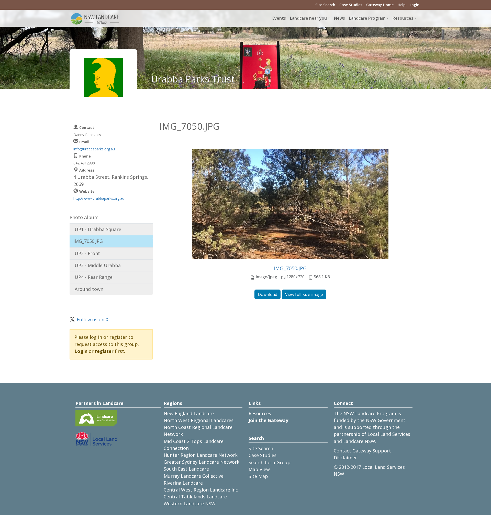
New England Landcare (189, 413)
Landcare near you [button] (308, 18)
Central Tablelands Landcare (195, 497)
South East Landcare (186, 469)
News (339, 18)
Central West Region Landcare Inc (201, 490)
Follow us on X (92, 319)
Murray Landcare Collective (194, 476)
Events (279, 18)
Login (414, 4)
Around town (89, 289)
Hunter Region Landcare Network (201, 455)
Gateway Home (380, 4)
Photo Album (84, 217)
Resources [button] (403, 18)
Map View (259, 469)
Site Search (325, 4)
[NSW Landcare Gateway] (95, 18)
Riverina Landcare (183, 483)
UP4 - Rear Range (94, 277)
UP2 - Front (87, 253)
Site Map (258, 476)
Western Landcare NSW (190, 503)
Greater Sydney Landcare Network (201, 462)
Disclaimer (345, 457)
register (104, 351)
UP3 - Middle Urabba (98, 265)
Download (267, 294)
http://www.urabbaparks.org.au (98, 198)
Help (402, 4)
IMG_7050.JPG (290, 268)
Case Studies (350, 4)
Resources (260, 413)
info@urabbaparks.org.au (94, 149)
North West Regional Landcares (198, 420)
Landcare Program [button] (367, 18)
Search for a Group (270, 462)
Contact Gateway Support (362, 451)
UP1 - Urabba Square (98, 229)
